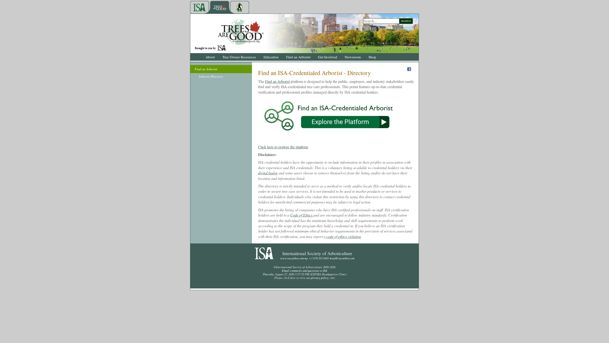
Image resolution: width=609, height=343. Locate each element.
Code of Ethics (301, 214)
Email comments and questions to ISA (304, 270)
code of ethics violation (343, 236)
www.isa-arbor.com (292, 258)
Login (4, 296)
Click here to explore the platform (283, 146)
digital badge (268, 172)
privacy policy (320, 278)
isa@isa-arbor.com (342, 258)
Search (406, 21)
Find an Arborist (277, 81)
